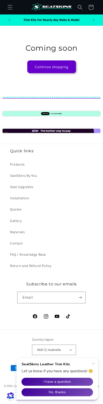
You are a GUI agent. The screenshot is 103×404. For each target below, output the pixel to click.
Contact (16, 243)
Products (17, 164)
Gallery (16, 220)
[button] (10, 7)
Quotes (16, 209)
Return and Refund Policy (30, 265)
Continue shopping (51, 66)
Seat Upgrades (22, 187)
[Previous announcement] (9, 19)
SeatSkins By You (23, 175)
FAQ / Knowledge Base (28, 254)
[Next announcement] (93, 19)
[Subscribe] (80, 297)
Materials (17, 232)
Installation (19, 198)
